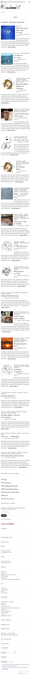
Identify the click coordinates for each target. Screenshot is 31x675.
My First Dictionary (5, 589)
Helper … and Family (21, 194)
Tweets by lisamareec (5, 643)
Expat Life (18, 26)
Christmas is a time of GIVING (20, 222)
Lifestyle (18, 80)
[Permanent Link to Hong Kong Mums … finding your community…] (8, 89)
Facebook (4, 528)
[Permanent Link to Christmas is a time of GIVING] (7, 225)
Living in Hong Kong (24, 53)
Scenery (22, 341)
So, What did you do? (21, 246)
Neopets (2, 591)
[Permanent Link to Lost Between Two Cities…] (7, 64)
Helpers (25, 189)
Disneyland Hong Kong (10, 489)
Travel (5, 479)
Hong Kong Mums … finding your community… (23, 86)
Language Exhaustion (8, 396)
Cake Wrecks (3, 588)
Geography (22, 241)
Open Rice (3, 614)
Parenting (21, 82)
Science (15, 244)
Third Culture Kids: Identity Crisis (12, 456)
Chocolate (16, 109)
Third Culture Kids (16, 453)
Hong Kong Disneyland (5, 550)
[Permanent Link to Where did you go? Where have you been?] (8, 39)
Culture (22, 109)
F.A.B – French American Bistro (19, 317)
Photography (24, 340)
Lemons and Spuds (4, 612)
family (28, 78)
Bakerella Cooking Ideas (5, 561)
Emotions (18, 162)
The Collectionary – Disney (6, 552)
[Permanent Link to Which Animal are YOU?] (7, 275)
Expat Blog (3, 603)
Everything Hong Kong (10, 486)
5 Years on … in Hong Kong (10, 436)
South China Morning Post (6, 615)
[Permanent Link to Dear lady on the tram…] (7, 149)
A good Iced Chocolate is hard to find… (21, 115)
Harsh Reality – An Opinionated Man (8, 633)
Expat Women (3, 604)
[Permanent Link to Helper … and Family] (7, 199)
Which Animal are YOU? (18, 272)
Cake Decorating (8, 499)
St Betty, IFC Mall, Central (10, 296)
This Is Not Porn (4, 592)
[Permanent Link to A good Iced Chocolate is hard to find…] (7, 120)
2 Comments (26, 141)
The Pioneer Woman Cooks (6, 562)
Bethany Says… (4, 571)
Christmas (26, 214)
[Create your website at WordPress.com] (15, 2)
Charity (16, 214)
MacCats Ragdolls (4, 576)
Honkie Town (3, 609)
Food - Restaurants (17, 292)
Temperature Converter (5, 624)
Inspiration (22, 217)
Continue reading (12, 47)
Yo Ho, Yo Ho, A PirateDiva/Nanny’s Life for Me (10, 579)
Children (18, 78)
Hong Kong (23, 79)
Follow (3, 515)
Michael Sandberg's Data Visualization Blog (9, 634)
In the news (22, 190)
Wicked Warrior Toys (5, 542)
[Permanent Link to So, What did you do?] (7, 252)
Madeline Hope (4, 577)
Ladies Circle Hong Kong (6, 611)
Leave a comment (15, 297)
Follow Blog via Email (8, 503)
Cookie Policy (5, 669)
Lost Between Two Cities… (18, 56)
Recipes (5, 495)
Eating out (27, 109)
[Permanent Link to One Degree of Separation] (7, 375)
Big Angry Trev (4, 573)
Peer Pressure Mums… (20, 168)
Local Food (24, 111)
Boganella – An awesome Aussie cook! (8, 574)
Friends (18, 79)
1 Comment (27, 225)
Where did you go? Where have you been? (22, 30)
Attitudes (16, 136)
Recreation (16, 341)
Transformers (7, 483)
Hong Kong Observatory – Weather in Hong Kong (10, 607)
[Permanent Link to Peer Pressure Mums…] (8, 172)
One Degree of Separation (18, 370)
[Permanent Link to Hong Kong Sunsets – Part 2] (7, 349)
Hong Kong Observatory (5, 606)
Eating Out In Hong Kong (11, 492)
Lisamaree (16, 242)
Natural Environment (19, 340)
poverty (16, 219)
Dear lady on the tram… (22, 140)
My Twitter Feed (6, 639)
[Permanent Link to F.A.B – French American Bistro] (7, 322)
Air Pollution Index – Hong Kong (7, 601)
